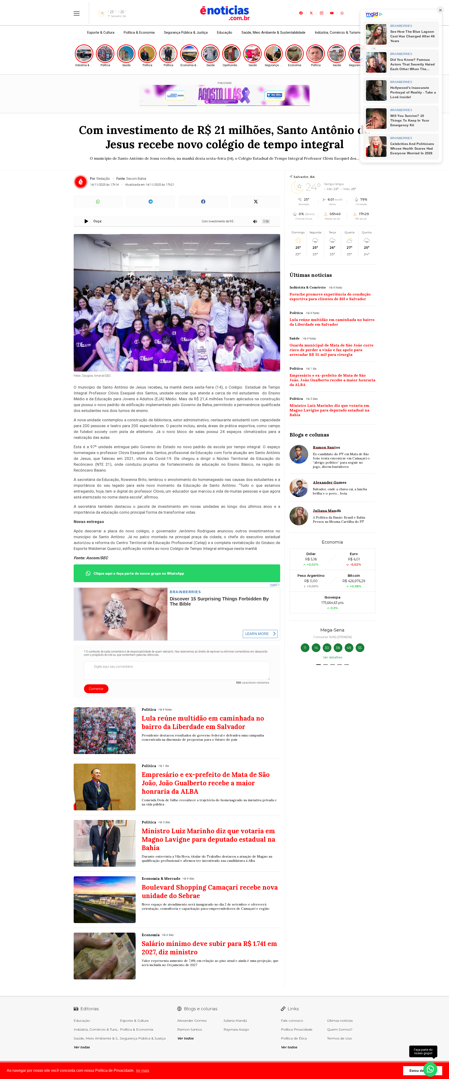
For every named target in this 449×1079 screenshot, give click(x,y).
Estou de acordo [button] (422, 1070)
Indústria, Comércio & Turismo (338, 32)
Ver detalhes (332, 657)
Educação (224, 32)
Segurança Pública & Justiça (186, 32)
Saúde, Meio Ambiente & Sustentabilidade (273, 32)
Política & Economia (139, 32)
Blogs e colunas (309, 434)
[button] (318, 664)
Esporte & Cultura (100, 32)
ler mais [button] (142, 1070)
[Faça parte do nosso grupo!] (430, 1067)
